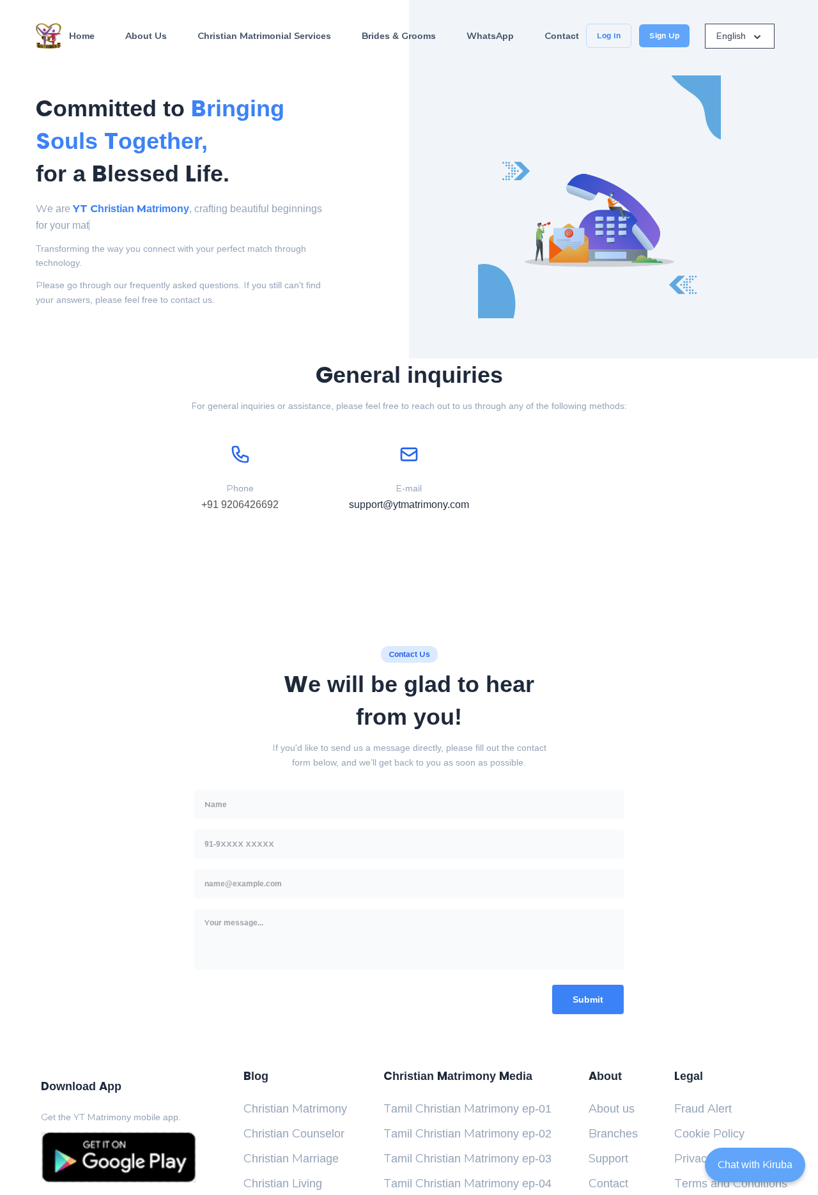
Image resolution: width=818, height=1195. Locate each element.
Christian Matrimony (295, 1108)
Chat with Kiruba (755, 1164)
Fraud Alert (703, 1108)
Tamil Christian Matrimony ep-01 (467, 1108)
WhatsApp (490, 36)
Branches (613, 1133)
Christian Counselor (293, 1133)
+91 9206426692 (240, 504)
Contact (561, 36)
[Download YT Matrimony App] (118, 1157)
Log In (609, 35)
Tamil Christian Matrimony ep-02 (467, 1133)
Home (82, 36)
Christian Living (282, 1183)
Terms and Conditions (730, 1183)
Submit (588, 999)
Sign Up (664, 35)
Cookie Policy (709, 1133)
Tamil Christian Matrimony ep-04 (467, 1183)
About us (612, 1108)
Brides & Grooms (399, 36)
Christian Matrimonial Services (264, 36)
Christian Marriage (291, 1158)
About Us (146, 36)
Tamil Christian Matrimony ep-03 (467, 1158)
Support (608, 1158)
